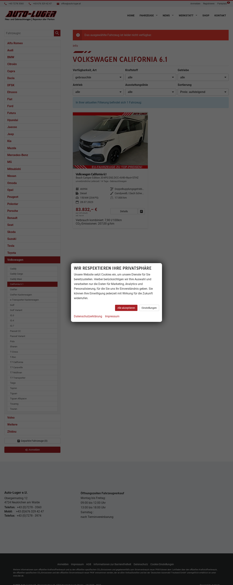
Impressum (112, 316)
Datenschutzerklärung (88, 316)
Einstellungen (149, 307)
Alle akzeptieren (126, 307)
